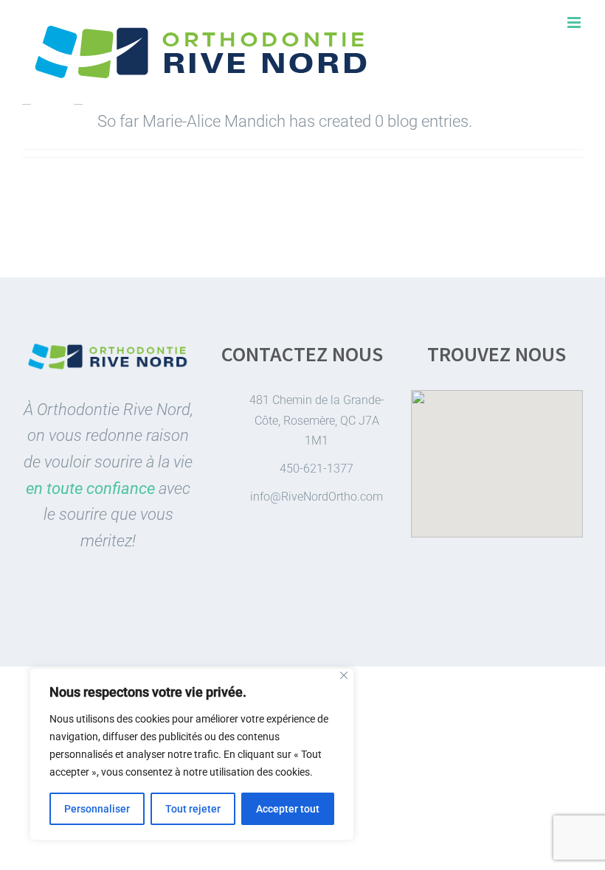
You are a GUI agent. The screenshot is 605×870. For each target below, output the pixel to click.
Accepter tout (287, 809)
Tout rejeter (193, 809)
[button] (496, 455)
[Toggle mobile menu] (575, 22)
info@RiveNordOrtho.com (316, 497)
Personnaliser (97, 809)
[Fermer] (344, 675)
